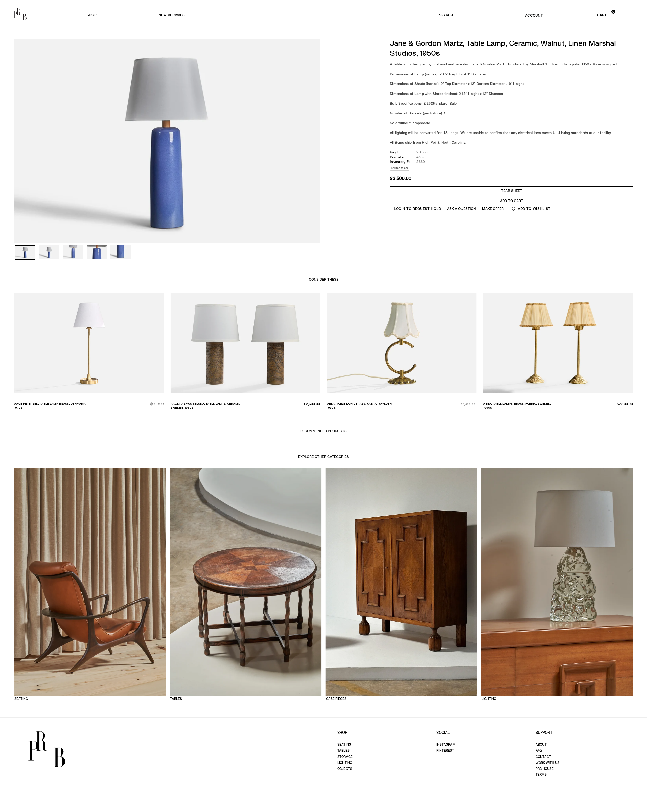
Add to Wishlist (534, 209)
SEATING (344, 745)
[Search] (446, 14)
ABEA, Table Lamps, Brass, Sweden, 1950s (46, 404)
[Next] (313, 120)
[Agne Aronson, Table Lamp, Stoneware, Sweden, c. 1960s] (245, 345)
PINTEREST (445, 751)
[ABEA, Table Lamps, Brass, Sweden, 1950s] (89, 345)
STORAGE (345, 757)
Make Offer (493, 209)
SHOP (92, 15)
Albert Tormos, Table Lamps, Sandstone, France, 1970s (516, 405)
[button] (589, 14)
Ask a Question (461, 209)
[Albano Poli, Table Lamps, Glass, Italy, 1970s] (402, 345)
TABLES (343, 751)
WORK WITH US (548, 763)
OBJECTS (344, 769)
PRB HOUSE (545, 769)
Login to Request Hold (417, 209)
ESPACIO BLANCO (269, 15)
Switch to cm (399, 168)
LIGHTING (344, 763)
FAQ (539, 751)
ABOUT (541, 745)
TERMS (541, 775)
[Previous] (20, 120)
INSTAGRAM (445, 745)
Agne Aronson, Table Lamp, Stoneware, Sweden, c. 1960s (203, 405)
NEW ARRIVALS (172, 15)
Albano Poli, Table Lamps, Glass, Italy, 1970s (362, 404)
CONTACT (543, 757)
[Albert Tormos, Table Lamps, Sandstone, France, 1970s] (558, 345)
